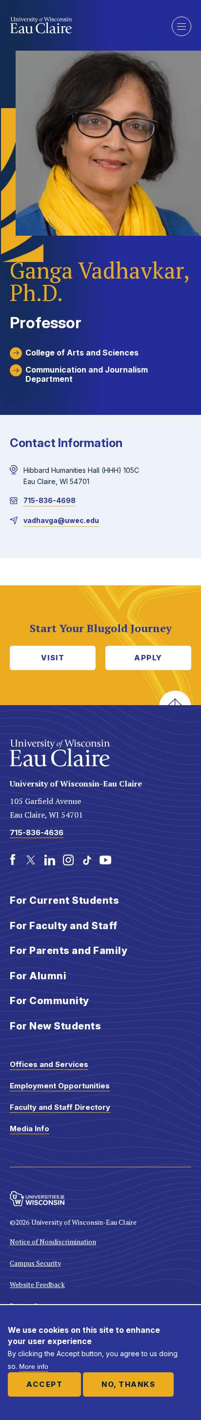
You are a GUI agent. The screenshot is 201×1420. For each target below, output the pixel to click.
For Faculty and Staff (64, 926)
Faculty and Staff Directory (60, 1107)
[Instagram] (68, 860)
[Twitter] (31, 860)
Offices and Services (49, 1064)
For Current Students (64, 900)
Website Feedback (37, 1284)
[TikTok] (87, 860)
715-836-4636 (36, 832)
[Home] (83, 25)
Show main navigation (181, 26)
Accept (44, 1384)
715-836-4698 (49, 500)
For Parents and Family (68, 950)
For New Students (55, 1026)
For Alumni (38, 976)
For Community (49, 1001)
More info (33, 1366)
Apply (148, 657)
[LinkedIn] (49, 860)
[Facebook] (12, 860)
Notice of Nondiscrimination (53, 1241)
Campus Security (35, 1263)
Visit (53, 657)
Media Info (29, 1128)
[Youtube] (105, 860)
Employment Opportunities (60, 1085)
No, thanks (128, 1384)
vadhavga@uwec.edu (61, 520)
